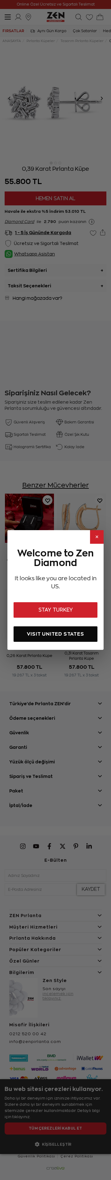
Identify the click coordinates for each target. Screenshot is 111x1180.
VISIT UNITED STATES (55, 634)
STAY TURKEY (56, 609)
